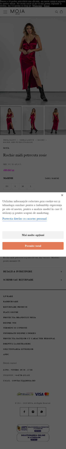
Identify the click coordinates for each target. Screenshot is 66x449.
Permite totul (33, 246)
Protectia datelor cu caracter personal (24, 219)
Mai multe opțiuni (33, 235)
